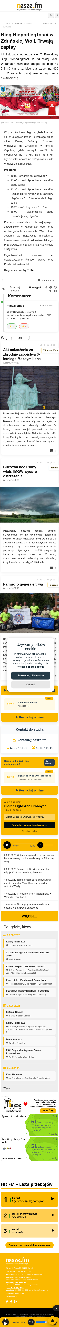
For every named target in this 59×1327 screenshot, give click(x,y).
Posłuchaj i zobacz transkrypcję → (29, 824)
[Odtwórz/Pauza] (5, 1322)
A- (51, 15)
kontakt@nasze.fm (32, 740)
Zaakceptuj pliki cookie (31, 675)
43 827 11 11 (44, 748)
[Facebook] (7, 1301)
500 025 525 (23, 1290)
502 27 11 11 (18, 748)
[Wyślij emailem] (47, 345)
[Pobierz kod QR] (55, 291)
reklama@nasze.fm (30, 1279)
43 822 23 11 (21, 1274)
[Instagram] (15, 1301)
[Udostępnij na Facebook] (37, 345)
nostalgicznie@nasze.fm (38, 1290)
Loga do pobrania (20, 1316)
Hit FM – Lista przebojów (26, 1184)
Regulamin (25, 1314)
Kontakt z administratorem (36, 1316)
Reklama (49, 1314)
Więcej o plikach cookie (30, 666)
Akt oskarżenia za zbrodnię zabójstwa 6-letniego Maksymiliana (22, 354)
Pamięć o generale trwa (23, 584)
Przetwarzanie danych (37, 1314)
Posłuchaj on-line (31, 717)
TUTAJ (31, 270)
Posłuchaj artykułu (15, 289)
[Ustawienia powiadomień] (52, 1320)
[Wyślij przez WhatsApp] (44, 345)
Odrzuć (30, 684)
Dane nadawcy (11, 1296)
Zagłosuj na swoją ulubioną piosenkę (29, 1245)
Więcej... (29, 916)
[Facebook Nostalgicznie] (11, 1301)
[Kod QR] (54, 345)
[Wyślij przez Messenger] (41, 345)
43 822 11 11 (17, 1279)
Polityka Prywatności (13, 1314)
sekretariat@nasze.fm (35, 1274)
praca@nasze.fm (17, 1293)
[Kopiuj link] (51, 345)
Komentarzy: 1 (49, 280)
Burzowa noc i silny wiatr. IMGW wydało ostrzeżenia (20, 471)
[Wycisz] (31, 1322)
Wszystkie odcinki (29, 831)
